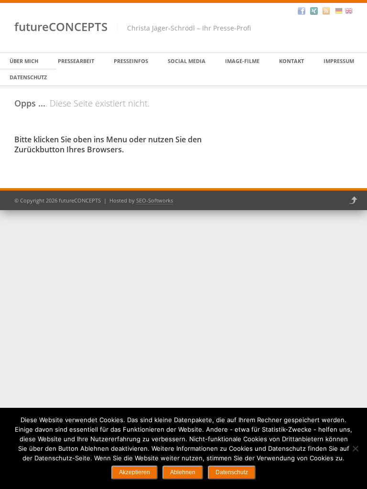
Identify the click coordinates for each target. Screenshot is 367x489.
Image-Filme (242, 60)
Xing (314, 11)
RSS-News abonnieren (326, 11)
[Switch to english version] (349, 11)
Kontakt (291, 60)
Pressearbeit (76, 60)
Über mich (24, 60)
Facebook (301, 11)
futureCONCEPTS (61, 26)
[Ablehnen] (355, 448)
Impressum (339, 60)
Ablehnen (182, 472)
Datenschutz (28, 77)
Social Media (186, 60)
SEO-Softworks (154, 200)
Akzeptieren (134, 472)
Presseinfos (131, 60)
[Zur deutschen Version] (339, 11)
